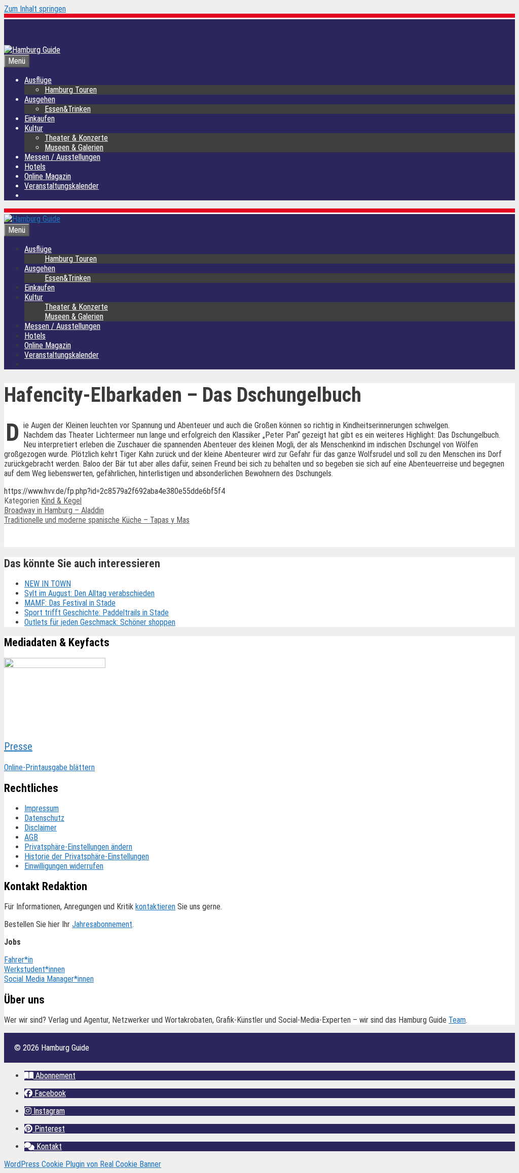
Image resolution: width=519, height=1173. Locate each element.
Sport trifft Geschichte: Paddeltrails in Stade (96, 612)
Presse (18, 746)
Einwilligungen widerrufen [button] (63, 866)
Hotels (35, 167)
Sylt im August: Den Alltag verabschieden (89, 593)
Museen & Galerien (74, 147)
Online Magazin (47, 176)
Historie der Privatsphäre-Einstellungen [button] (86, 856)
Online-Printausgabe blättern (49, 767)
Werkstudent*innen (34, 969)
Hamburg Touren (71, 90)
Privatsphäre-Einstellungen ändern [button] (78, 847)
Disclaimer (40, 827)
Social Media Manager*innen (49, 979)
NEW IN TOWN (47, 584)
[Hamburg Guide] (32, 219)
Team (457, 1020)
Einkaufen (39, 118)
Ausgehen (39, 99)
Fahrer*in (18, 960)
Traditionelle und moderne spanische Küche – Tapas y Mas (97, 520)
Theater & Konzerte (76, 138)
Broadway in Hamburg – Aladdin (54, 510)
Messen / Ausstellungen (62, 157)
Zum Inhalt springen (35, 9)
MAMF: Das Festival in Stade (70, 603)
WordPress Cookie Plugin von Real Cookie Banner (82, 1164)
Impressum (41, 808)
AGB (31, 837)
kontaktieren (155, 906)
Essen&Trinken (68, 109)
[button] (50, 1075)
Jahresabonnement (102, 924)
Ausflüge (38, 80)
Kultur (33, 128)
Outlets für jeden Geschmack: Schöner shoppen (99, 622)
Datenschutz (44, 818)
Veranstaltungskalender (61, 186)
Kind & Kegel (61, 501)
